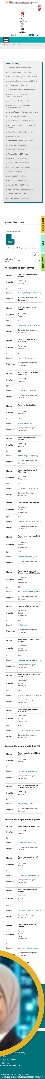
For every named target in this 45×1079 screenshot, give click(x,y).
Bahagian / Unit (10, 260)
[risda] (22, 2)
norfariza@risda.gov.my (27, 843)
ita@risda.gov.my (25, 423)
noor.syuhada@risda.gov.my (30, 660)
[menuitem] (12, 63)
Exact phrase (37, 248)
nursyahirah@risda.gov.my (29, 730)
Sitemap (22, 32)
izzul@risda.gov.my (25, 804)
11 (30, 966)
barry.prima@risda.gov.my (29, 948)
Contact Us (22, 21)
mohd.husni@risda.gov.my (29, 325)
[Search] (9, 236)
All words (10, 248)
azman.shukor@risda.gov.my (30, 910)
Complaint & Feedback (22, 27)
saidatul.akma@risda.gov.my (30, 695)
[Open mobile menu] (6, 40)
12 (36, 966)
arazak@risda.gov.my (27, 390)
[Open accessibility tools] (38, 35)
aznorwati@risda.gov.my (28, 456)
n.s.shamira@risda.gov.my (29, 592)
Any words (23, 248)
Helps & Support (9, 1059)
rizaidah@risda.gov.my (27, 358)
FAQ (22, 16)
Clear (10, 242)
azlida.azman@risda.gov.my (29, 521)
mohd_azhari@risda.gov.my (29, 293)
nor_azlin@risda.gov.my (28, 771)
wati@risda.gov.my (25, 625)
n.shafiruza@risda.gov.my (28, 556)
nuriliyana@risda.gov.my (28, 488)
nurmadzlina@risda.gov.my (29, 875)
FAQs (4, 1056)
